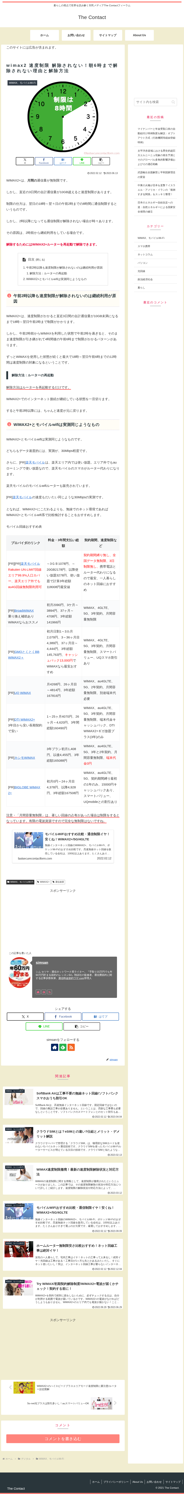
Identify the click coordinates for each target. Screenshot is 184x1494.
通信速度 (59, 882)
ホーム (96, 1481)
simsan (42, 963)
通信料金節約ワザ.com (71, 978)
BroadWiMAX (24, 610)
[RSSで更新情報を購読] (49, 992)
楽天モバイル (35, 462)
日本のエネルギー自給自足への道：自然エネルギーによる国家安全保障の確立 (156, 207)
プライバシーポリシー (116, 1481)
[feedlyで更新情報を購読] (44, 992)
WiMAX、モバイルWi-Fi (21, 882)
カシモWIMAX (24, 758)
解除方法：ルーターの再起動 (48, 273)
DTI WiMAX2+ (24, 719)
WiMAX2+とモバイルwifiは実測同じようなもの (56, 279)
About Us (137, 1481)
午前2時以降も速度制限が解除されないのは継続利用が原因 (64, 267)
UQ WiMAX (22, 693)
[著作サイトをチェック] (38, 992)
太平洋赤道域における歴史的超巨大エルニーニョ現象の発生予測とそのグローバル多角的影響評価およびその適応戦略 (156, 157)
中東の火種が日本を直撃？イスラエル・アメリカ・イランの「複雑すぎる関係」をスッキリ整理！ (156, 190)
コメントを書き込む (63, 1438)
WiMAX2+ (45, 882)
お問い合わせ (154, 1481)
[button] (101, 161)
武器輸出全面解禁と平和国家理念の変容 (156, 174)
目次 (31, 259)
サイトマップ (173, 1481)
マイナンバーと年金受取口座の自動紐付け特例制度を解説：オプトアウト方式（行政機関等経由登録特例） (156, 135)
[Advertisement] (62, 919)
